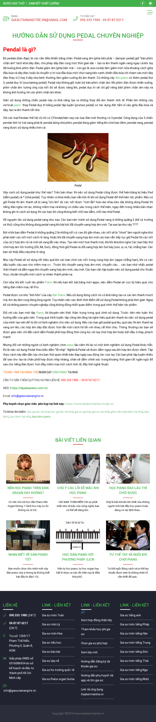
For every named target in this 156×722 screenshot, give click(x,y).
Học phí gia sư (97, 633)
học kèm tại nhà (20, 416)
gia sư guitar (83, 411)
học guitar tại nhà (62, 411)
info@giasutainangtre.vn (20, 690)
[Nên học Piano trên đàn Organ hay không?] (28, 469)
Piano (48, 282)
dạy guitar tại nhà (38, 411)
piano (17, 105)
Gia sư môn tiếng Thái (136, 661)
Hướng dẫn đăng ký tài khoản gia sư (97, 665)
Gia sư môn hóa (58, 634)
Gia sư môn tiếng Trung (136, 643)
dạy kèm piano (41, 416)
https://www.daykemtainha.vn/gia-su (89, 403)
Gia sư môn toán (58, 616)
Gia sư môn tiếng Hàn (136, 634)
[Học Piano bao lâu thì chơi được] (128, 469)
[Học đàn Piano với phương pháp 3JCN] (78, 535)
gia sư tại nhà (100, 411)
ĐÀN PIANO (59, 372)
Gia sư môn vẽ (58, 661)
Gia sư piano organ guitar (58, 680)
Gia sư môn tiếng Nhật (136, 680)
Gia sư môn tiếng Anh (136, 616)
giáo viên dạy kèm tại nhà (126, 411)
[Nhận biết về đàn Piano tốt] (28, 535)
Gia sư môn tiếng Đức (136, 652)
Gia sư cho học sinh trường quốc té (58, 671)
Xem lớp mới (97, 653)
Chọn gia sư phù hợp (97, 644)
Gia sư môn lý (58, 625)
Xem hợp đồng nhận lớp (97, 621)
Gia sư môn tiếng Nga (97, 693)
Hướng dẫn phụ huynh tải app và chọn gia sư (97, 679)
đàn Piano (58, 295)
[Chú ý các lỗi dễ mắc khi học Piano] (78, 469)
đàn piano (121, 77)
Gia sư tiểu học (58, 643)
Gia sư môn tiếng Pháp (136, 625)
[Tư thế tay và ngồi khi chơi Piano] (128, 535)
